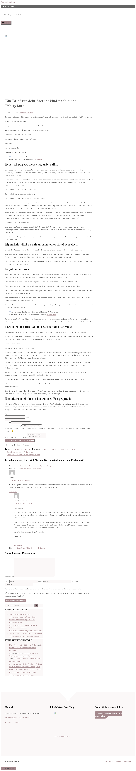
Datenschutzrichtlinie (123, 761)
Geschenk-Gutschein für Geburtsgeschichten (23, 455)
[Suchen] (36, 605)
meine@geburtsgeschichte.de (19, 718)
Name (8, 414)
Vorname (28, 417)
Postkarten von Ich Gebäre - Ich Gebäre (23, 669)
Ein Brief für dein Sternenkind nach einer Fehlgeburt (25, 648)
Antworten (13, 492)
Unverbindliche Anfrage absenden (20, 440)
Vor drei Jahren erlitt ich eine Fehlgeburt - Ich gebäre (36, 466)
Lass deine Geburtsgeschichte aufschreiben (108, 714)
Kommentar (9, 577)
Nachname (29, 420)
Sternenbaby (61, 449)
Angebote (48, 449)
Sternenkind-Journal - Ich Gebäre (29, 469)
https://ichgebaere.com (62, 737)
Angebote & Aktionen (23, 449)
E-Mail (8, 423)
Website (75, 581)
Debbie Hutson (40, 159)
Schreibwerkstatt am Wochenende (20, 452)
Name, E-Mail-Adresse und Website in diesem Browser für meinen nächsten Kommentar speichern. (44, 589)
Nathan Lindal (51, 315)
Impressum (109, 761)
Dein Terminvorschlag (13, 426)
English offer (9, 6)
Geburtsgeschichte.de (12, 15)
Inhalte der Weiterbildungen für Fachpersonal (25, 631)
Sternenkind (71, 449)
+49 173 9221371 (15, 722)
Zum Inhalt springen (8, 2)
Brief (54, 449)
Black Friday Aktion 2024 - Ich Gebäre (31, 548)
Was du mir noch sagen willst (16, 437)
